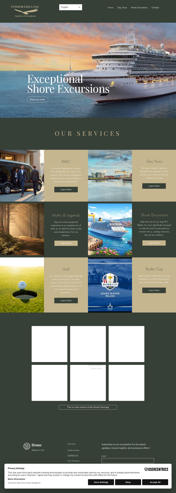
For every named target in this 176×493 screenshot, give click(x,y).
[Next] (161, 70)
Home (37, 444)
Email (104, 456)
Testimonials (73, 450)
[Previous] (15, 70)
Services (71, 444)
